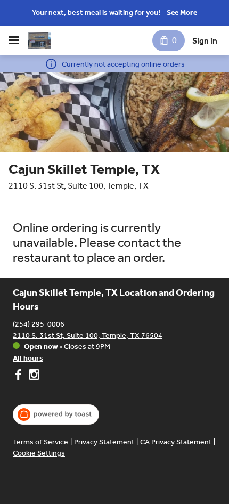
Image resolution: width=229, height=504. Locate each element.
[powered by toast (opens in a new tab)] (56, 414)
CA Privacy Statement (175, 441)
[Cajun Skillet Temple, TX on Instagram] (32, 376)
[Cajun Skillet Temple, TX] (39, 40)
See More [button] (182, 12)
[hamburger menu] (14, 40)
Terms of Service (40, 441)
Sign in (204, 41)
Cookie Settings (39, 453)
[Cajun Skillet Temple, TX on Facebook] (19, 376)
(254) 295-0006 (38, 324)
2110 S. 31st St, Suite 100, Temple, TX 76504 (87, 335)
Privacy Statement (104, 441)
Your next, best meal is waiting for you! (96, 12)
